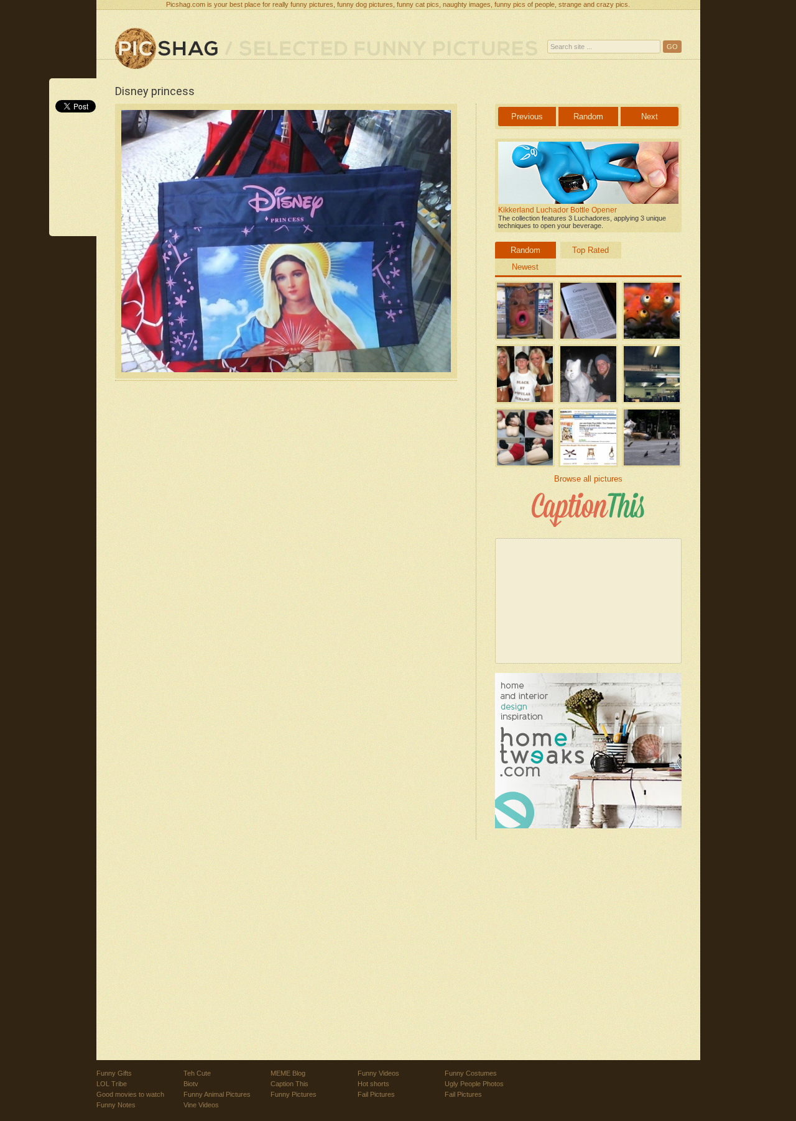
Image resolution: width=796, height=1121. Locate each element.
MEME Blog (288, 1073)
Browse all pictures (588, 478)
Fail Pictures (376, 1094)
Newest (525, 267)
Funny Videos (378, 1073)
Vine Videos (201, 1105)
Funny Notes (116, 1105)
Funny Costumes (471, 1073)
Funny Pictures (294, 1094)
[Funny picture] (166, 49)
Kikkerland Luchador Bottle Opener (557, 210)
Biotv (190, 1083)
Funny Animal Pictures (217, 1094)
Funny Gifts (114, 1073)
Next (649, 116)
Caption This (289, 1083)
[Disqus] (286, 555)
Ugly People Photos (474, 1083)
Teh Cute (197, 1073)
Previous (527, 116)
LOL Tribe (111, 1083)
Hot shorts (373, 1083)
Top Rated (590, 250)
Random (588, 116)
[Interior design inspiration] (588, 825)
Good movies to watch (130, 1094)
